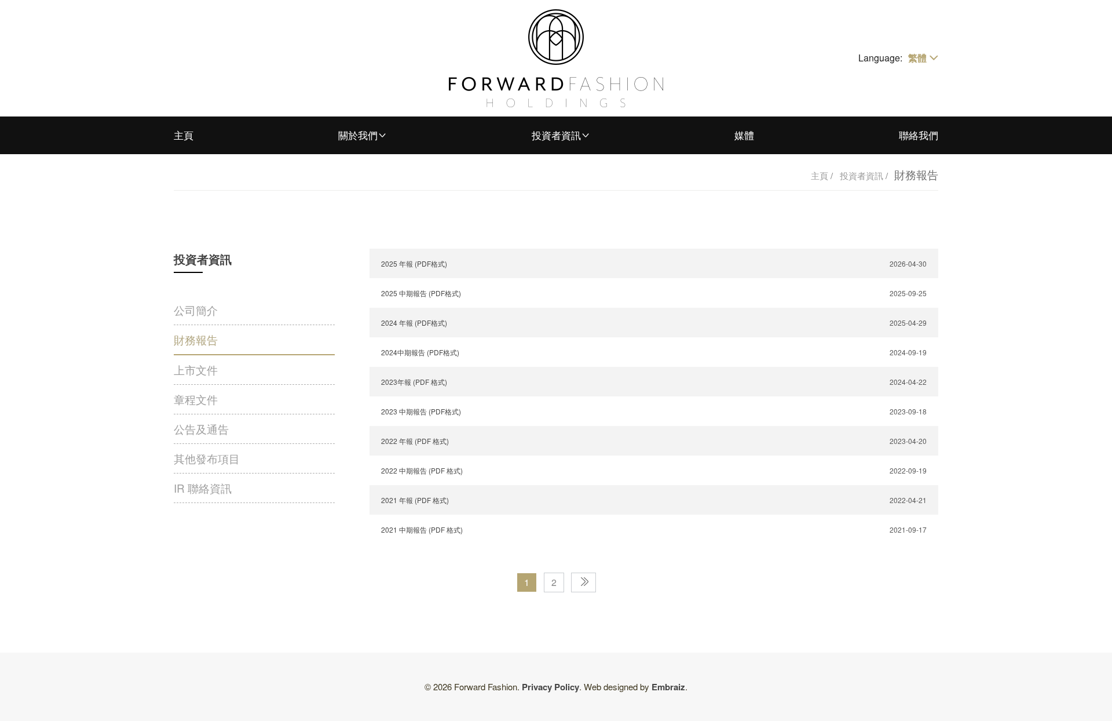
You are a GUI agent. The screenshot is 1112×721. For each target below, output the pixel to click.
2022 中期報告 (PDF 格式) (422, 470)
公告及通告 (201, 428)
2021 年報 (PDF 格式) (415, 500)
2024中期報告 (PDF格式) (420, 352)
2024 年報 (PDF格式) (414, 322)
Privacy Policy (550, 686)
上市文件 (196, 369)
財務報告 (196, 339)
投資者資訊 (556, 135)
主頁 (183, 135)
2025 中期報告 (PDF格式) (421, 293)
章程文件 (196, 399)
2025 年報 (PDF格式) (414, 263)
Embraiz (668, 686)
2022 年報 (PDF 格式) (415, 441)
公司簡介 (196, 310)
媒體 (744, 135)
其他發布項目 (207, 458)
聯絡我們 (918, 135)
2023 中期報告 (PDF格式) (421, 411)
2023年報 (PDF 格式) (414, 382)
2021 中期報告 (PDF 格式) (422, 529)
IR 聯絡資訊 (203, 488)
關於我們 (358, 135)
